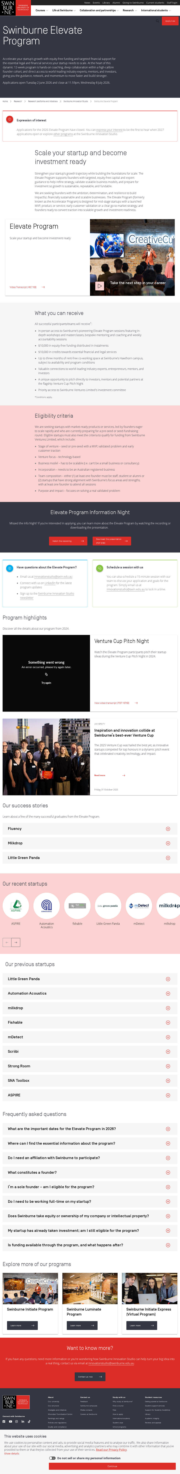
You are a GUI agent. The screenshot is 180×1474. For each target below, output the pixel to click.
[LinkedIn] (23, 1422)
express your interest (109, 130)
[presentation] (15, 942)
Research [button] (130, 11)
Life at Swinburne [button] (64, 11)
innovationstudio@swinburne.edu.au (111, 1363)
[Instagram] (16, 1422)
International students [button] (156, 11)
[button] (99, 286)
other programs (63, 134)
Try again (46, 683)
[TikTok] (29, 1422)
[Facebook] (4, 1422)
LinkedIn (50, 583)
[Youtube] (10, 1422)
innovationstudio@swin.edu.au (53, 577)
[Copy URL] (46, 675)
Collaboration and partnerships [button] (99, 11)
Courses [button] (42, 11)
